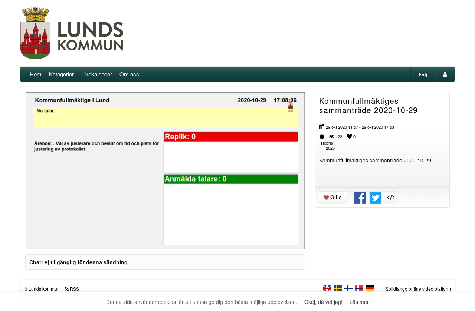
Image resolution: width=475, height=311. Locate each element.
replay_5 (119, 165)
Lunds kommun (44, 288)
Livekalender (96, 74)
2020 (330, 148)
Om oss (129, 74)
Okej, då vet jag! (323, 301)
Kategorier (61, 74)
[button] (36, 240)
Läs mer (359, 301)
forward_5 (211, 165)
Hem (36, 74)
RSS (74, 288)
